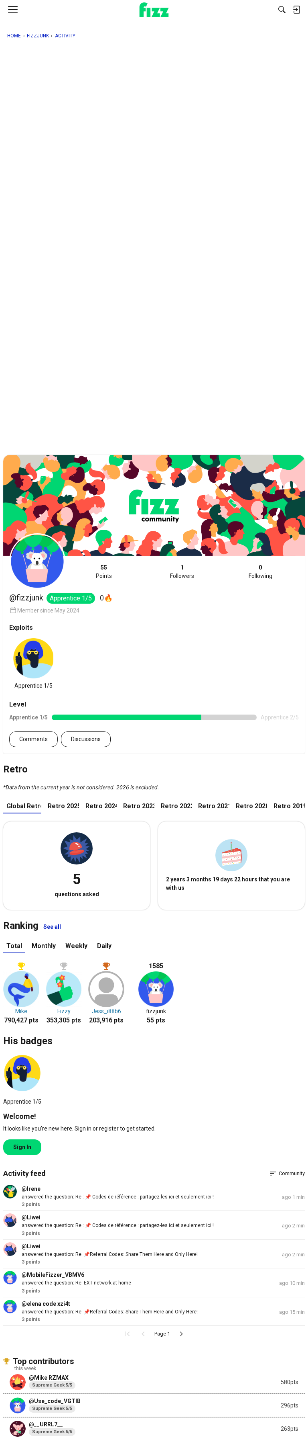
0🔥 (106, 598)
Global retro (23, 806)
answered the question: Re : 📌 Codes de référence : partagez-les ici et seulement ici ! (118, 1197)
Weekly (76, 946)
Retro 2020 (251, 806)
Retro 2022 (176, 806)
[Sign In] (296, 9)
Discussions (86, 739)
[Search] (282, 9)
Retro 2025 (63, 806)
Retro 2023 (138, 806)
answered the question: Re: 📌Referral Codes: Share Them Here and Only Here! (110, 1254)
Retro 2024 (101, 806)
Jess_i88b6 (106, 1011)
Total (14, 946)
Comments (33, 739)
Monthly (44, 946)
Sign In (22, 1147)
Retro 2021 (213, 806)
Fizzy (64, 1011)
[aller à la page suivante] (181, 1334)
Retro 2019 (289, 806)
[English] (154, 9)
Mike (21, 1011)
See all (52, 927)
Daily (104, 946)
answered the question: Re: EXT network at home (76, 1283)
